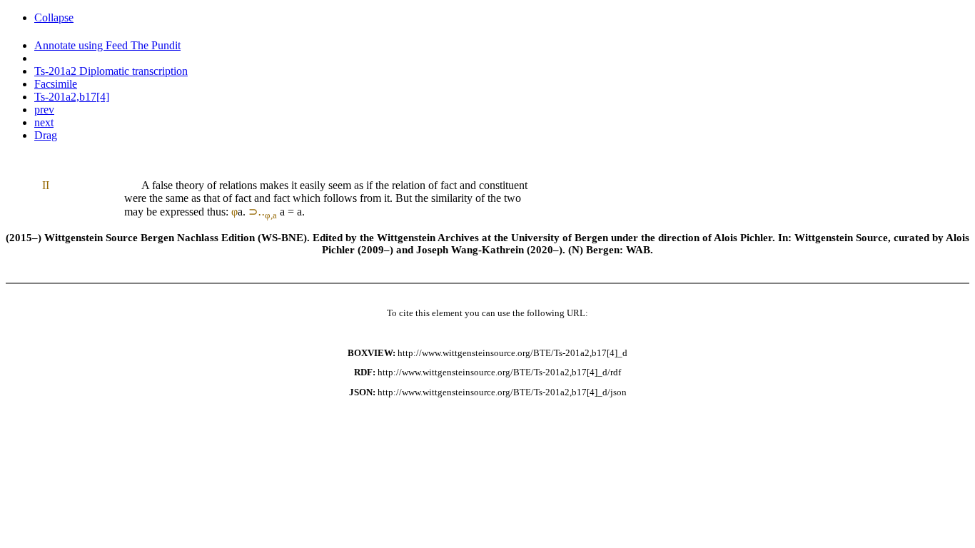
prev (44, 109)
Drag (45, 135)
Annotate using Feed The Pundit (107, 45)
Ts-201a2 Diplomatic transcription (111, 71)
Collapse (54, 17)
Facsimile (55, 84)
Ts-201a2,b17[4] (71, 97)
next (44, 122)
